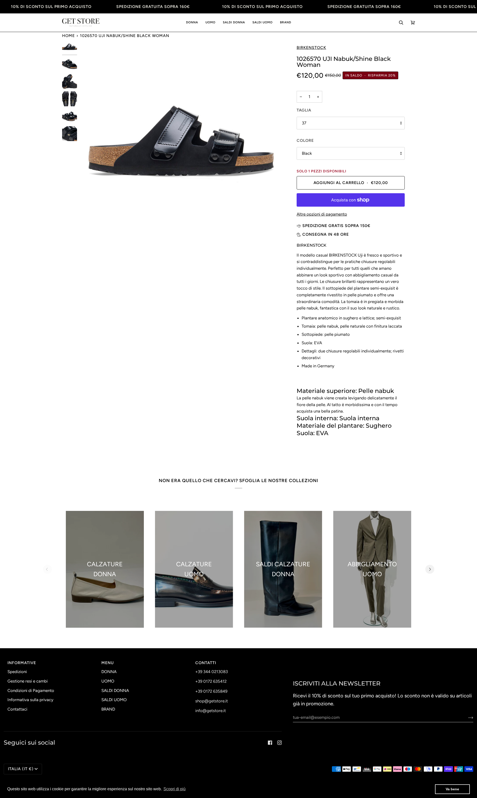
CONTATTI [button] (205, 662)
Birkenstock (311, 47)
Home (68, 35)
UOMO (107, 681)
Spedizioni (17, 671)
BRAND (108, 709)
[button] (192, 22)
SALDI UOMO (114, 699)
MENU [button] (107, 662)
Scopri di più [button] (174, 789)
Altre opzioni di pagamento (322, 214)
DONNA (109, 671)
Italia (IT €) (21, 768)
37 (304, 122)
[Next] (429, 569)
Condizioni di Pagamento (30, 690)
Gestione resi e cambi (27, 681)
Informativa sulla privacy (30, 699)
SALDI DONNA (115, 690)
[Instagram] (279, 742)
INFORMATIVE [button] (21, 662)
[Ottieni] (466, 717)
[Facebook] (270, 742)
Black (307, 153)
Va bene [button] (452, 789)
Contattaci (17, 709)
